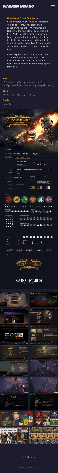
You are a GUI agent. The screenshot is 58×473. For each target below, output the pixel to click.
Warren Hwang (18, 6)
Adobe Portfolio (34, 468)
